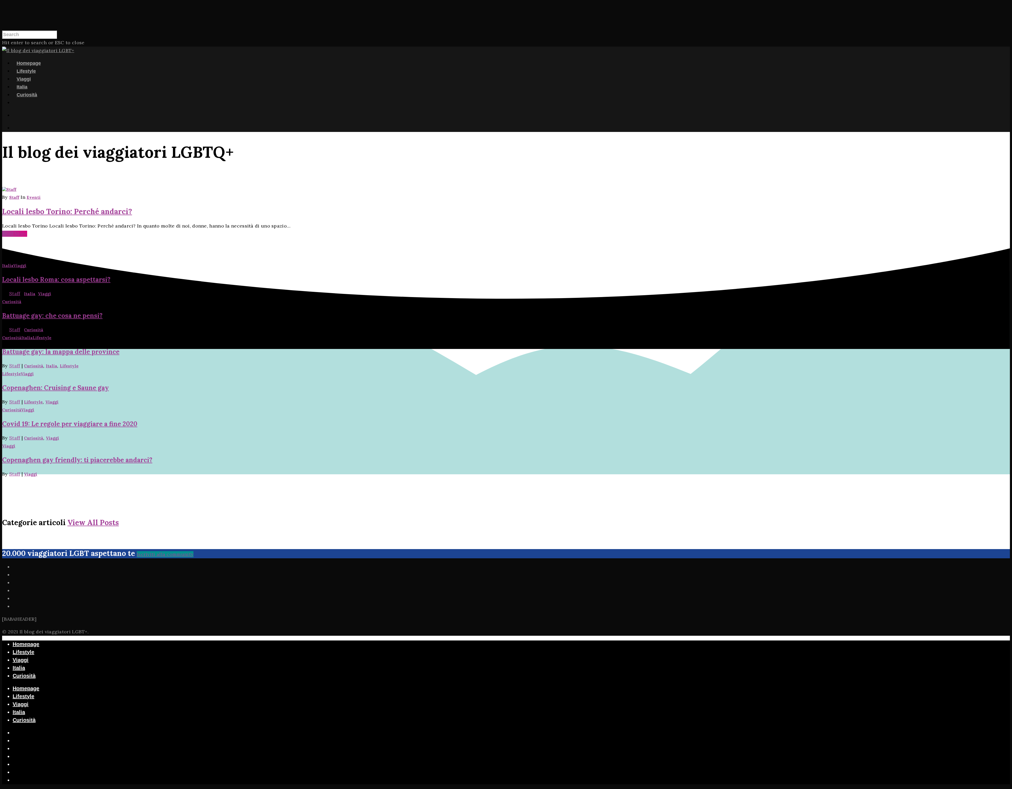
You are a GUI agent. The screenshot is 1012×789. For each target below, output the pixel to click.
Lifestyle (26, 71)
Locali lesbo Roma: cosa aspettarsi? (56, 279)
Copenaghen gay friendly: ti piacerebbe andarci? (77, 460)
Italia (22, 87)
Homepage (29, 63)
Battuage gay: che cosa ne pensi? (52, 316)
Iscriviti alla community (165, 554)
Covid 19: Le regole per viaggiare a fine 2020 (69, 424)
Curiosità (27, 94)
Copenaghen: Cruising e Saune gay (55, 388)
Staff (14, 197)
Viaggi (24, 79)
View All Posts (93, 522)
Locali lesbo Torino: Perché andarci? (67, 211)
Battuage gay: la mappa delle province (60, 352)
